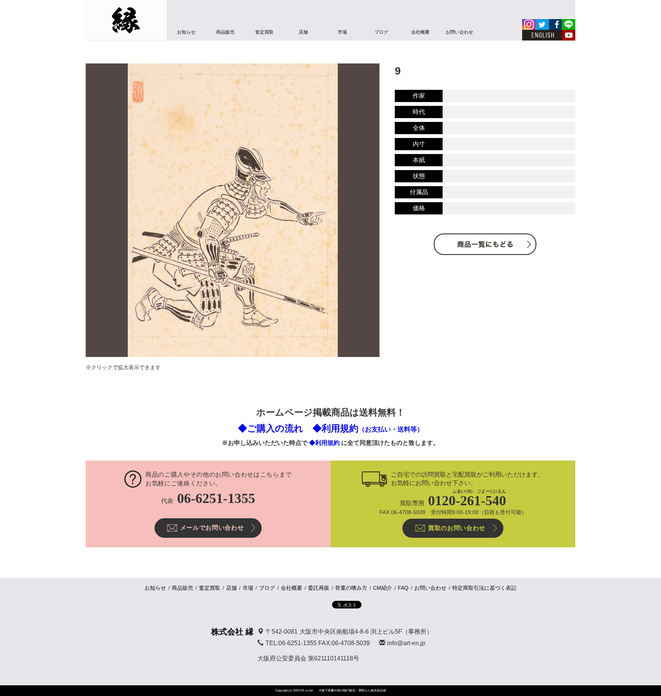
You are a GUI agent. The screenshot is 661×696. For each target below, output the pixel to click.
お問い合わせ (459, 32)
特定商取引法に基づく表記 (484, 588)
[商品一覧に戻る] (485, 244)
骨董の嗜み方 (351, 588)
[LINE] (568, 24)
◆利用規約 (368, 428)
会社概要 (420, 32)
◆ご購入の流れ (270, 428)
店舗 (303, 32)
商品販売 (225, 32)
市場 (342, 32)
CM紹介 (382, 588)
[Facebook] (555, 24)
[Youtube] (568, 35)
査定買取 (264, 32)
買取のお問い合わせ (456, 528)
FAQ (403, 588)
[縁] (126, 20)
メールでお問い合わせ (212, 527)
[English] (542, 35)
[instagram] (529, 24)
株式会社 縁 (232, 631)
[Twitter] (542, 24)
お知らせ (186, 32)
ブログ (381, 32)
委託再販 (318, 588)
